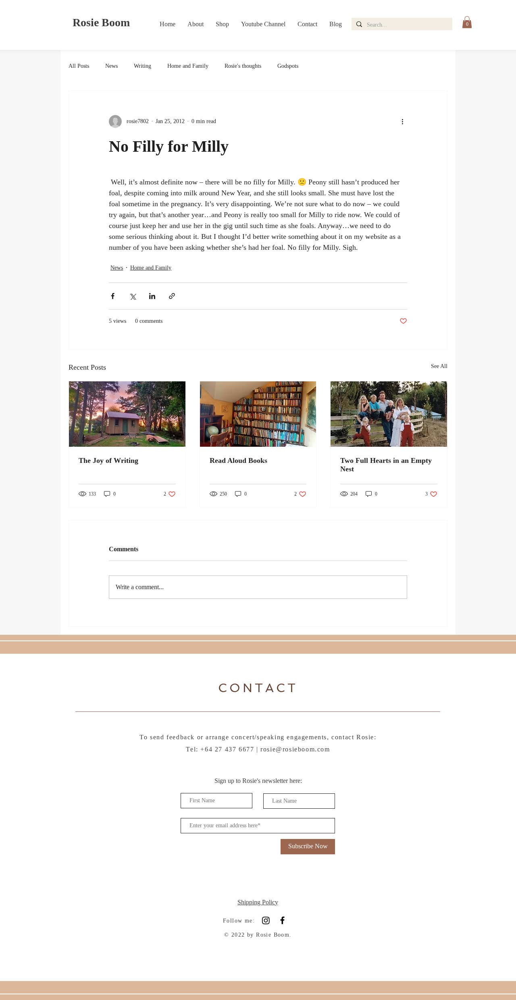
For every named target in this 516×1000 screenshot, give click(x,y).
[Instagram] (266, 920)
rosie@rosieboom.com (295, 749)
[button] (467, 22)
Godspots (287, 66)
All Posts (79, 66)
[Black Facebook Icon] (282, 920)
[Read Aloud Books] (258, 414)
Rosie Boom (101, 22)
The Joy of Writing (108, 460)
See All (439, 366)
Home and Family (187, 66)
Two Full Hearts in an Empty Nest (386, 464)
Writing (142, 66)
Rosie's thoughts (243, 66)
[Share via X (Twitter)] (132, 296)
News (111, 66)
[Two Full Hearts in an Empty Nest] (389, 414)
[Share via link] (172, 296)
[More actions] (402, 121)
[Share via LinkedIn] (152, 296)
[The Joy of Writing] (127, 414)
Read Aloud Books (238, 460)
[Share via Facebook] (113, 296)
